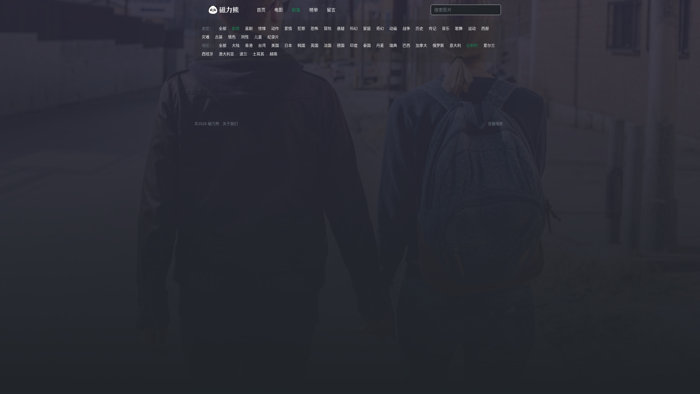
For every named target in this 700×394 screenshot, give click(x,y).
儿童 (258, 36)
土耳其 (258, 53)
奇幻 (380, 28)
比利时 (472, 45)
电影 (278, 10)
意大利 (455, 45)
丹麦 (380, 45)
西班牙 (207, 53)
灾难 (205, 36)
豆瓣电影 (495, 123)
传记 (432, 28)
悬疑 (341, 28)
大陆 (236, 45)
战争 (406, 28)
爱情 (288, 28)
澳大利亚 (226, 53)
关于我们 (230, 123)
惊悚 (262, 28)
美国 (275, 45)
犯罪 (301, 28)
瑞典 (393, 45)
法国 (327, 45)
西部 (485, 28)
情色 (232, 36)
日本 (288, 45)
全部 (222, 28)
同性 (245, 36)
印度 (354, 45)
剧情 (236, 28)
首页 (261, 10)
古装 (219, 36)
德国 (341, 45)
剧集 (296, 10)
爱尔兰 (489, 45)
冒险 (327, 28)
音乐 (446, 28)
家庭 (367, 28)
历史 (419, 28)
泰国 (367, 45)
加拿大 (421, 45)
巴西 (406, 45)
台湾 (262, 45)
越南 (273, 53)
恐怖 (314, 28)
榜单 (313, 10)
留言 (331, 10)
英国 (314, 45)
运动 (472, 28)
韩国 (301, 45)
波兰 (243, 53)
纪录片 (273, 36)
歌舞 (459, 28)
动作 (275, 28)
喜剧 (249, 28)
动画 (393, 28)
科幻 (354, 28)
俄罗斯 (438, 45)
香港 (249, 45)
